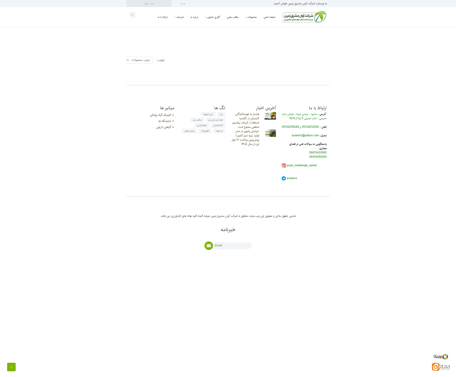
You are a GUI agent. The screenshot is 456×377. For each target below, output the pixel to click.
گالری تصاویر (213, 17)
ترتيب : (158, 60)
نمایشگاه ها (165, 121)
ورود (182, 3)
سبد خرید (149, 3)
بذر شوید (219, 131)
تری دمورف (208, 114)
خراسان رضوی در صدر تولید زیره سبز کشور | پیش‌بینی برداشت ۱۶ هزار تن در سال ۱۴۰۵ (245, 137)
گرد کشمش (218, 125)
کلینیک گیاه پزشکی (160, 115)
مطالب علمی (233, 17)
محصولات (252, 17)
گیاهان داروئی (163, 127)
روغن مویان (189, 131)
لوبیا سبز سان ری (215, 120)
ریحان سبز (197, 120)
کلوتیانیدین (201, 125)
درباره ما (194, 17)
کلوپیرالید (205, 131)
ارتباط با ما (163, 17)
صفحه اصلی (269, 17)
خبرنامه (180, 17)
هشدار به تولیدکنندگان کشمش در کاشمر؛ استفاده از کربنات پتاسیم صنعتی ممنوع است (245, 120)
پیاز (221, 114)
